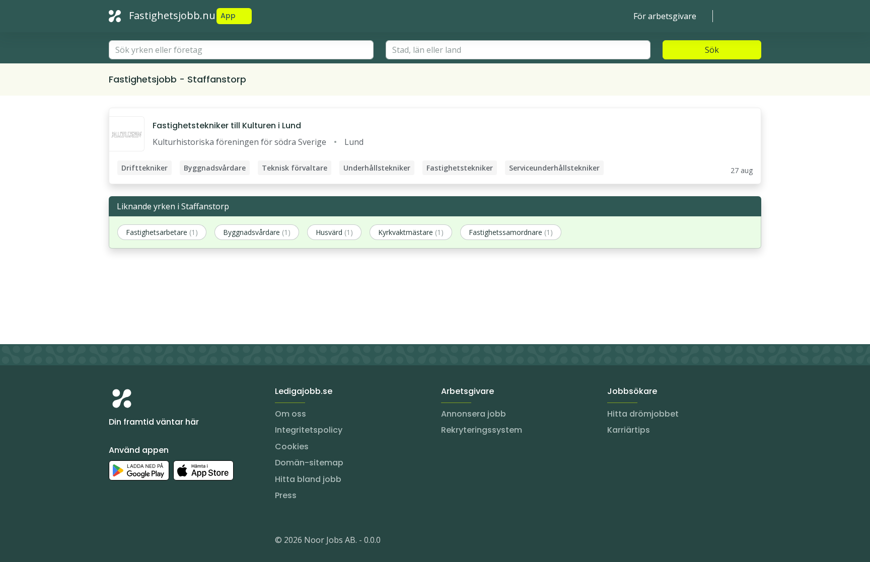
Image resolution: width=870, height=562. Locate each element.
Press (286, 495)
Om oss (290, 414)
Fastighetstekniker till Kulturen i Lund (227, 125)
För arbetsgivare (664, 16)
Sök (712, 49)
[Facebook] (157, 542)
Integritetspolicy (308, 430)
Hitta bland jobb (308, 479)
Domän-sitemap (309, 462)
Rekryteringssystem (481, 430)
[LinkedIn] (137, 542)
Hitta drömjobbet (643, 414)
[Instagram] (117, 542)
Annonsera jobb (473, 414)
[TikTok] (177, 542)
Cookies (292, 446)
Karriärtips (628, 430)
